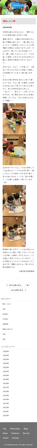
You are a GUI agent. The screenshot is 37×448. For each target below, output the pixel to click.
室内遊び (4, 314)
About (5, 438)
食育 (3, 339)
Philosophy (15, 429)
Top (4, 429)
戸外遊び (4, 319)
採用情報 (4, 324)
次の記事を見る (18, 290)
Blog (26, 429)
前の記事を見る (15, 285)
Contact (15, 438)
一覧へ (27, 285)
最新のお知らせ (7, 329)
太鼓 (3, 309)
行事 (3, 334)
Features (15, 433)
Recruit (26, 433)
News (5, 433)
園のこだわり (6, 304)
